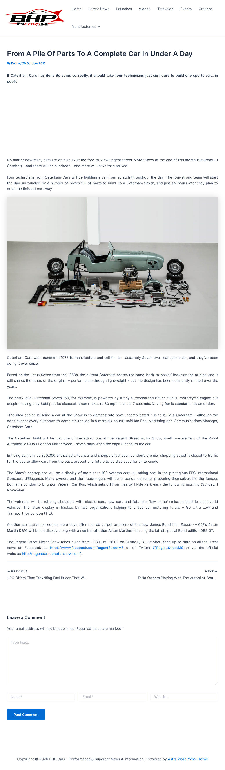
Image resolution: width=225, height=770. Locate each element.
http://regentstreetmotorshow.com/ (51, 553)
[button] (98, 26)
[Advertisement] (112, 120)
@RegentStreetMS (168, 547)
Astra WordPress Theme (188, 759)
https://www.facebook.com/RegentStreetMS (88, 547)
